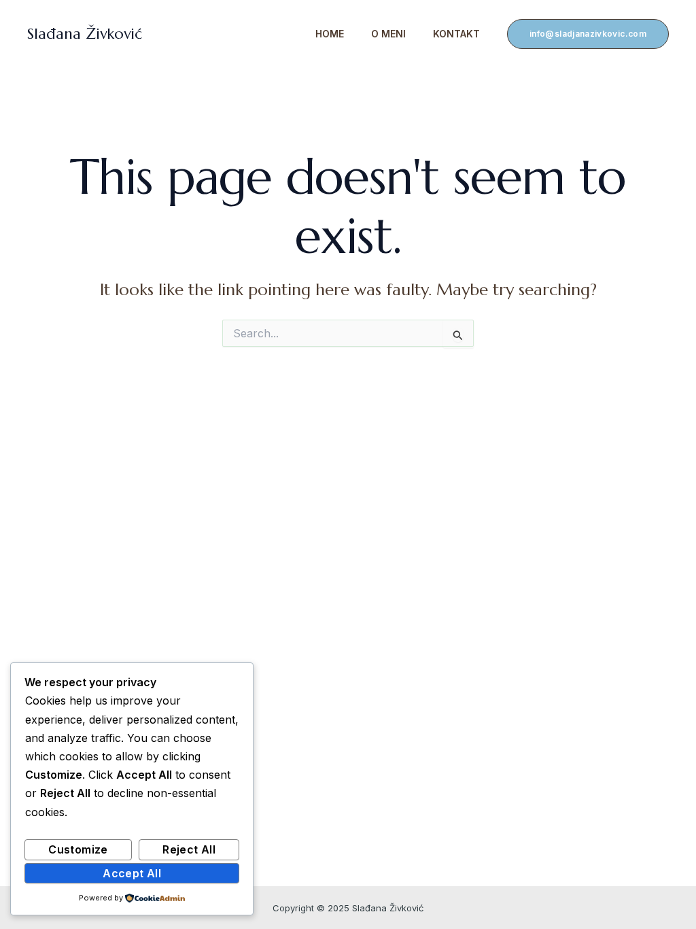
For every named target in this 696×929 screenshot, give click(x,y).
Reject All (188, 849)
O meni (388, 33)
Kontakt (456, 33)
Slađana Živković (84, 33)
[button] (588, 34)
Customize (77, 849)
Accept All (132, 873)
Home (329, 33)
